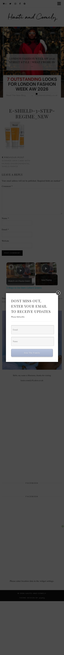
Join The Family (32, 352)
